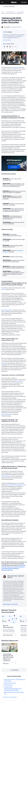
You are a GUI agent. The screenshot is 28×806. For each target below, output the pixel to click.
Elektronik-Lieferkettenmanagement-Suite (16, 484)
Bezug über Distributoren (10, 683)
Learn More (14, 167)
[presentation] (25, 610)
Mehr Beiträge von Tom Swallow (10, 604)
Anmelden (24, 2)
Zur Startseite (14, 670)
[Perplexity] (7, 46)
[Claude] (10, 46)
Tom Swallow (7, 27)
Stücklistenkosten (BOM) (16, 67)
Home (2, 12)
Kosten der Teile (18, 381)
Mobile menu (2, 2)
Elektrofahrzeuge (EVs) (6, 414)
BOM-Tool (3, 289)
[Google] (13, 46)
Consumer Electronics (9, 6)
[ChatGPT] (4, 46)
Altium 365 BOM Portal (6, 476)
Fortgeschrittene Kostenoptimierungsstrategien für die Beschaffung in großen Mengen (13, 688)
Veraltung (3, 363)
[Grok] (16, 46)
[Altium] (14, 2)
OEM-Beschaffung (8, 685)
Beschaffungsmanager (6, 310)
